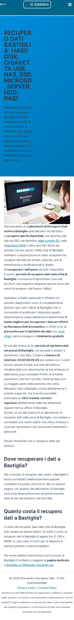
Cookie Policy (47, 588)
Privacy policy (27, 588)
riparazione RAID (15, 245)
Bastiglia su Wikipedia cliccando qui (29, 565)
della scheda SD (48, 241)
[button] (37, 5)
